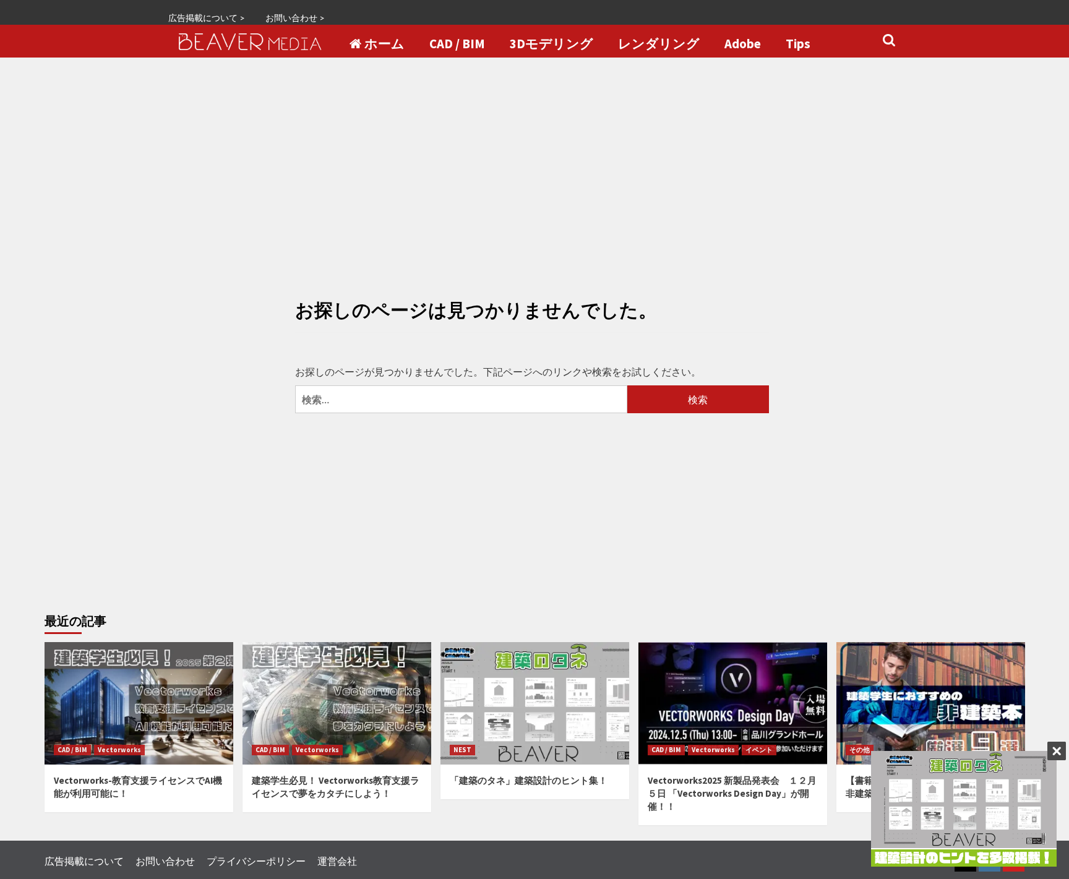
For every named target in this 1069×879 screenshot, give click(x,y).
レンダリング (659, 44)
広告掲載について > (206, 17)
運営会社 (337, 861)
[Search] (888, 40)
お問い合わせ (165, 861)
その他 (859, 749)
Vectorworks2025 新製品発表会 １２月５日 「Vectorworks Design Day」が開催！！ (732, 793)
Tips (798, 44)
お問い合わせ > (295, 17)
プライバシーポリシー (256, 861)
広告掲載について (84, 861)
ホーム (384, 44)
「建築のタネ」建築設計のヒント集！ (528, 780)
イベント (759, 749)
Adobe (742, 44)
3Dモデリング (551, 44)
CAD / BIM (457, 44)
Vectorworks (119, 749)
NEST (462, 749)
